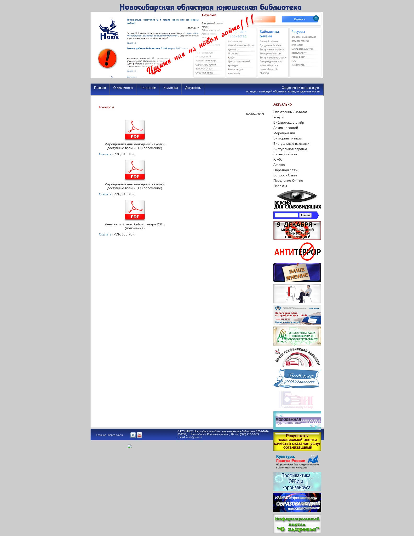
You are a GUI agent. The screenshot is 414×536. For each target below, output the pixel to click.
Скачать (105, 154)
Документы (193, 88)
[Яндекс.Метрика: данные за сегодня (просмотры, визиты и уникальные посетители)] (139, 446)
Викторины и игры (287, 138)
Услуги (278, 117)
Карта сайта (115, 435)
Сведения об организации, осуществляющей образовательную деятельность (283, 89)
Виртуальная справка (290, 149)
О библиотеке (123, 88)
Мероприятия (284, 133)
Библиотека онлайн (288, 122)
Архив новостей (285, 128)
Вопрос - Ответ (285, 175)
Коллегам (171, 88)
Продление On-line (288, 180)
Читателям (148, 88)
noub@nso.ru (194, 437)
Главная (100, 88)
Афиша (279, 165)
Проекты (280, 186)
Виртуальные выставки (291, 143)
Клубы (278, 159)
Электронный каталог (290, 112)
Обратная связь (285, 170)
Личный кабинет (286, 154)
